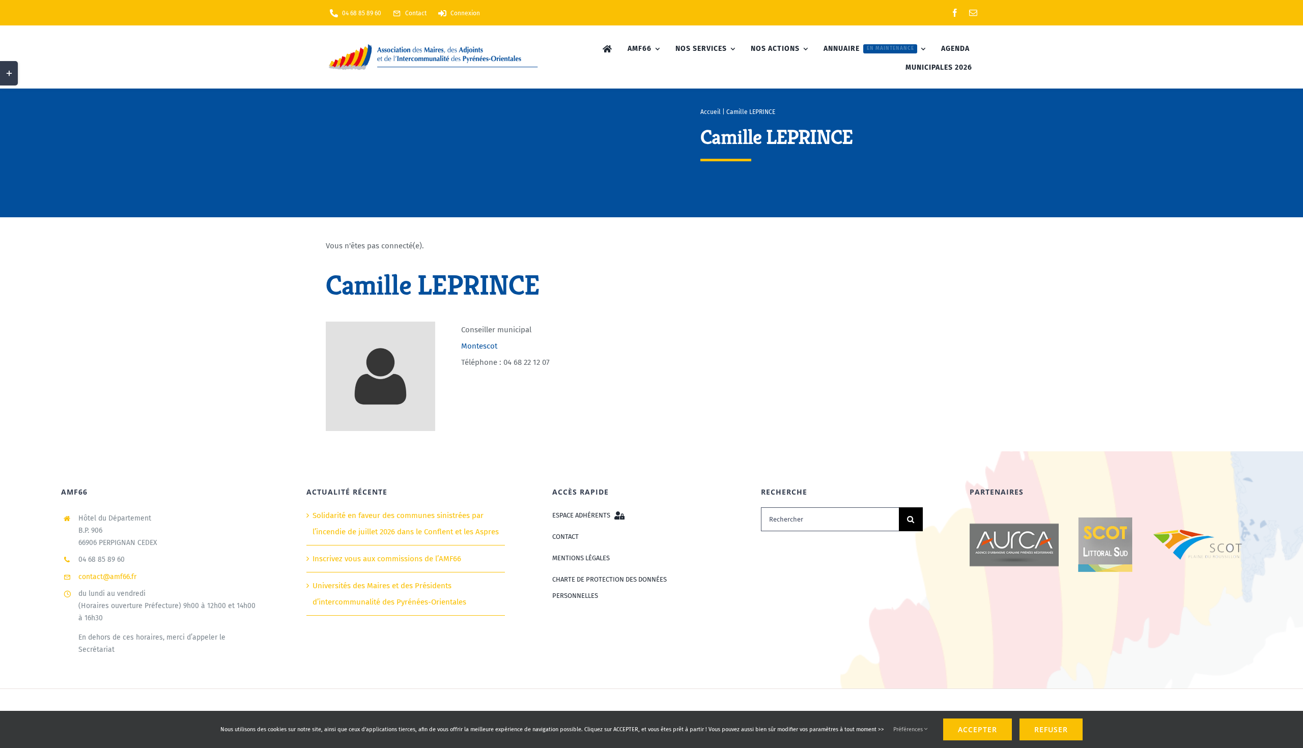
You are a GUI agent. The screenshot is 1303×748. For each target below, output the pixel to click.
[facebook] (955, 13)
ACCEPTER (977, 729)
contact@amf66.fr (107, 576)
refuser (1051, 729)
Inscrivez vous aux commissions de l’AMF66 (387, 558)
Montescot (479, 346)
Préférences (908, 729)
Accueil (710, 112)
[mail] (973, 13)
